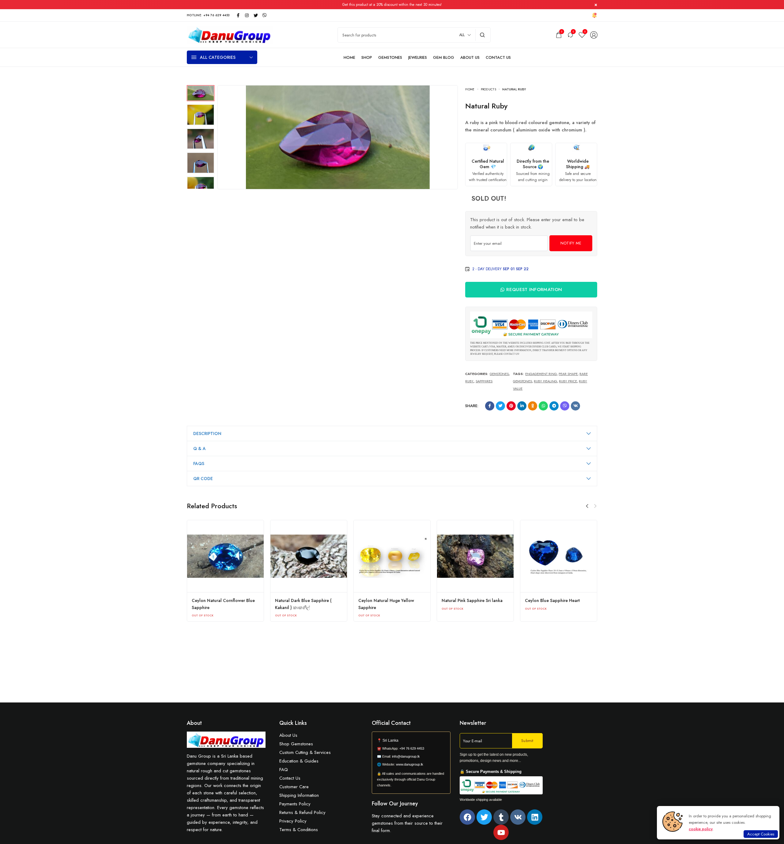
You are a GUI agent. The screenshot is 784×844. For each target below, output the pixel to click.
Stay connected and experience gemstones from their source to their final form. (407, 823)
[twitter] (255, 15)
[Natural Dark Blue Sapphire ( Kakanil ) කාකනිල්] (558, 556)
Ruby (469, 381)
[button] (595, 506)
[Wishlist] (582, 34)
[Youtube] (501, 832)
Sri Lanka (390, 740)
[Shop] (366, 57)
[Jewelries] (417, 57)
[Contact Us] (498, 57)
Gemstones (499, 373)
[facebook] (238, 15)
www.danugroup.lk (409, 764)
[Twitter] (484, 817)
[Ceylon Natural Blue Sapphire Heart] (392, 556)
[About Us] (470, 57)
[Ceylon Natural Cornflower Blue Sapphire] (475, 556)
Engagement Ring (541, 373)
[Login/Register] (593, 35)
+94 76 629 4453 (411, 748)
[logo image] (230, 34)
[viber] (264, 15)
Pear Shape (568, 373)
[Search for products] (482, 34)
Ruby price (568, 381)
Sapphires (484, 381)
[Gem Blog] (443, 57)
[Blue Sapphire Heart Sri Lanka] (225, 556)
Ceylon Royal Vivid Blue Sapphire (308, 600)
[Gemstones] (390, 57)
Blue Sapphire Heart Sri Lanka (221, 600)
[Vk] (518, 817)
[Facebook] (467, 817)
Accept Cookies (760, 834)
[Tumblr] (501, 817)
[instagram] (247, 15)
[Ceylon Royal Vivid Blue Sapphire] (308, 556)
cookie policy (701, 829)
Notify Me (571, 243)
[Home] (349, 57)
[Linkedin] (534, 817)
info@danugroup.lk (406, 756)
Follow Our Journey (395, 804)
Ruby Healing (545, 381)
